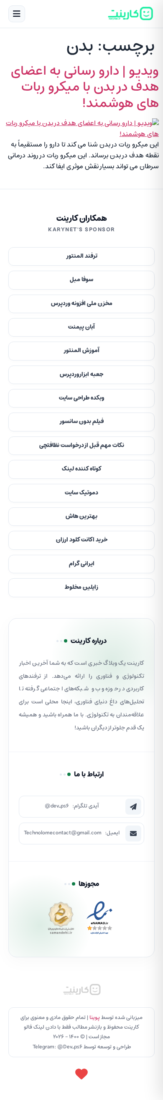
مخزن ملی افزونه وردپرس (81, 303)
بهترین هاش (81, 516)
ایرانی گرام (81, 564)
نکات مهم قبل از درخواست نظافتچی (81, 445)
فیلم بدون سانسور (81, 421)
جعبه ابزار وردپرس (81, 374)
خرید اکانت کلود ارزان (81, 540)
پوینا (94, 1017)
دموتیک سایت (81, 493)
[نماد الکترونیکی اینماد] (99, 920)
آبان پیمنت (81, 327)
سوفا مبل (81, 279)
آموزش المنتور (81, 350)
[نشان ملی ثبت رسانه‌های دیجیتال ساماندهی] (61, 920)
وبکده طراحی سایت (81, 398)
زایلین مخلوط (81, 587)
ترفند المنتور (81, 256)
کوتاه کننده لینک (82, 469)
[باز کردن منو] (16, 13)
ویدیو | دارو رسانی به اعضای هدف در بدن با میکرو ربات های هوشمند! (85, 87)
